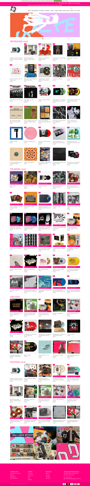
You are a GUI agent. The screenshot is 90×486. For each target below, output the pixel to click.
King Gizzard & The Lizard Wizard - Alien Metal (58, 186)
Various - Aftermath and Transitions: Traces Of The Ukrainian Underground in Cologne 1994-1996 (72, 121)
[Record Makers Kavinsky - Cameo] (73, 326)
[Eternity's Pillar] (45, 25)
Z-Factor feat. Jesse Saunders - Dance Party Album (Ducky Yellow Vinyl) (73, 270)
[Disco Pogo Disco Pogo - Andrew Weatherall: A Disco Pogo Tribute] (30, 71)
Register (47, 473)
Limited (56, 10)
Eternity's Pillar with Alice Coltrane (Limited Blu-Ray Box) (45, 121)
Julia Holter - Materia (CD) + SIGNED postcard (44, 59)
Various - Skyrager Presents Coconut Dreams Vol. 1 (15, 314)
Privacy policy (12, 476)
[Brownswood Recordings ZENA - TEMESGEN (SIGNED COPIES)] (30, 370)
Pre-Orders (41, 10)
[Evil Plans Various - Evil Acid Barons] (30, 154)
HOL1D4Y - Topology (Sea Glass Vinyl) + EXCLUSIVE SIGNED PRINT (73, 379)
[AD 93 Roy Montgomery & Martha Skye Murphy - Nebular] (59, 154)
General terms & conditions (15, 473)
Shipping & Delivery (14, 478)
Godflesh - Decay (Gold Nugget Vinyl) (59, 249)
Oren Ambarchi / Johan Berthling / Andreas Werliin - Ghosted (45, 335)
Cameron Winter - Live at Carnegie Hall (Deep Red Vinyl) (73, 186)
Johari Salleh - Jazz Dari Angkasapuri (29, 100)
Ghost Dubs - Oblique (57, 206)
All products (30, 473)
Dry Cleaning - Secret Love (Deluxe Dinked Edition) (72, 400)
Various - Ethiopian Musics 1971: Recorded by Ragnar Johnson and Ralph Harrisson (30, 121)
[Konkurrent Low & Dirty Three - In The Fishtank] (45, 347)
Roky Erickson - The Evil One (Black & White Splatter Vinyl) (44, 228)
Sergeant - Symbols (14, 141)
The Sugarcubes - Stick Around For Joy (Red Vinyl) (30, 335)
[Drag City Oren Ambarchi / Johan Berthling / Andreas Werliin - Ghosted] (45, 326)
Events (78, 10)
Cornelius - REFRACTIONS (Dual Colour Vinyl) (59, 228)
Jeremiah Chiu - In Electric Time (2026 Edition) (45, 291)
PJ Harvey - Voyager (42, 185)
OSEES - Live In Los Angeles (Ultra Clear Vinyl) (58, 270)
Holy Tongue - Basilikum (14, 290)
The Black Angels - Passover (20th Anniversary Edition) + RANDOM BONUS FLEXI (44, 79)
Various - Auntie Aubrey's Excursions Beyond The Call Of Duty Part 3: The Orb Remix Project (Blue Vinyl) (59, 291)
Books (71, 10)
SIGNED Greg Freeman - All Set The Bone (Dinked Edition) (16, 421)
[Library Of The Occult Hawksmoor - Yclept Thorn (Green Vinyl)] (30, 391)
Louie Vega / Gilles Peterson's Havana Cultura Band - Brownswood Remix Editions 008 (16, 163)
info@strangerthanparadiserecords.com (73, 478)
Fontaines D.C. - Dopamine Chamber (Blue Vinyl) (29, 228)
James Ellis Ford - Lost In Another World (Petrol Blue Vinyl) (73, 142)
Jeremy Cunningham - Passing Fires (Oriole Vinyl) (16, 207)
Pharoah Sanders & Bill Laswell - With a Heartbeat (73, 356)
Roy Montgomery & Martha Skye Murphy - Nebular (59, 163)
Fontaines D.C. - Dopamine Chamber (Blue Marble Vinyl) (15, 228)
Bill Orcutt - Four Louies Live (29, 248)
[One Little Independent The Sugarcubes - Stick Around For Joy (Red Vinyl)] (30, 326)
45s (75, 10)
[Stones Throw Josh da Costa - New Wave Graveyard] (59, 347)
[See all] (25, 41)
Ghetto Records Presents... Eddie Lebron (73, 207)
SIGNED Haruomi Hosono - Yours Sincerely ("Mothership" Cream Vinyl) (58, 379)
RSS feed (30, 479)
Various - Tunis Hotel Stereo (72, 78)
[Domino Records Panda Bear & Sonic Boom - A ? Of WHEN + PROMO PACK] (16, 347)
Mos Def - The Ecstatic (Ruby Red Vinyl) (44, 142)
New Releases (35, 10)
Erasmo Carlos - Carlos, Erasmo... (28, 186)
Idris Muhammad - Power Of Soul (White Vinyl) (59, 59)
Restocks (47, 10)
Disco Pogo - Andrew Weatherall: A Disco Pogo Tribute (30, 79)
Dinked (60, 10)
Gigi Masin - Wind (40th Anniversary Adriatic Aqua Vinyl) (45, 207)
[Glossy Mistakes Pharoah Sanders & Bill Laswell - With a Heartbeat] (73, 347)
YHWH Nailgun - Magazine (72, 58)
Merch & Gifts (66, 10)
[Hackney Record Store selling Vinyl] (16, 9)
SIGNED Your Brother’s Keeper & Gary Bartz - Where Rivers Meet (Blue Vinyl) (16, 59)
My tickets (48, 476)
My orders (48, 474)
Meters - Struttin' (27, 355)
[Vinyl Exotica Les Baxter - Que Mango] (59, 305)
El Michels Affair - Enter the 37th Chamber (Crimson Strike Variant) (73, 100)
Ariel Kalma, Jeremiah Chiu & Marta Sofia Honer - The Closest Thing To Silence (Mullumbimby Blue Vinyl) (30, 291)
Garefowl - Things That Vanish (16, 269)
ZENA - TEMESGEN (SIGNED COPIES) (30, 379)
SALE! (29, 10)
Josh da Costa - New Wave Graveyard (58, 356)
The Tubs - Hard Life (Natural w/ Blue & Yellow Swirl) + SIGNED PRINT (45, 421)
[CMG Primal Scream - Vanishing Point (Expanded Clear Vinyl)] (45, 154)
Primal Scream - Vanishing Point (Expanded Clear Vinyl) (45, 163)
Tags (29, 478)
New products (30, 474)
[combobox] (75, 8)
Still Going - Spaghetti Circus (29, 141)
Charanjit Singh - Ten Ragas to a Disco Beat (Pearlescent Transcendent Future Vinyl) (59, 335)
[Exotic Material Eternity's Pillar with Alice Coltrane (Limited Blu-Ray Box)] (45, 112)
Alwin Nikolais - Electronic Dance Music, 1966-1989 (59, 121)
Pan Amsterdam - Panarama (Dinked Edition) (72, 249)
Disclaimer (12, 474)
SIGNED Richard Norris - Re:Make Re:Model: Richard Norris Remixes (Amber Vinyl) (44, 379)
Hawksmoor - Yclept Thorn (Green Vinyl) (29, 400)
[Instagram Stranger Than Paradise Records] (48, 466)
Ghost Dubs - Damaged (57, 78)
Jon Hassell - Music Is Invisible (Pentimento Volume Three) (44, 249)
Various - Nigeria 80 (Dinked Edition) (72, 314)
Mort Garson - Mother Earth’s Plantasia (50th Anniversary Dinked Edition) (30, 314)
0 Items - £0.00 (64, 3)
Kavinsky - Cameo (70, 334)
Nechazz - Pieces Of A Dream (44, 99)
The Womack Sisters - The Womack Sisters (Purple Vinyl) (59, 142)
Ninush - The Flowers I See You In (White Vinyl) (16, 79)
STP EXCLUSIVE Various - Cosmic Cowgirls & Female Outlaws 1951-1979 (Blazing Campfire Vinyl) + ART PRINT (73, 228)
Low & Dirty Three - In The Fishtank (44, 356)
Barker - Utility (12, 185)
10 (51, 38)
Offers (29, 476)
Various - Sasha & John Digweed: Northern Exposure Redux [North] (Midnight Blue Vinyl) (73, 291)
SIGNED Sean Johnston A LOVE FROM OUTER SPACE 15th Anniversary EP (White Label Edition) (59, 421)
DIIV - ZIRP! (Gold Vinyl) (43, 269)
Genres (52, 10)
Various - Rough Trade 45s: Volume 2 (29, 270)
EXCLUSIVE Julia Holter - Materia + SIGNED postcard (29, 59)
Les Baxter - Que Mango (57, 313)
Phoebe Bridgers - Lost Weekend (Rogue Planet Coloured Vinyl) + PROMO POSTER (59, 100)
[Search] (70, 8)
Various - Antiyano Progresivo (15, 248)
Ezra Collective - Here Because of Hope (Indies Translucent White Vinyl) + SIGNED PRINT (30, 421)
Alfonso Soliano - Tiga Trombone (16, 99)
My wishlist (48, 478)
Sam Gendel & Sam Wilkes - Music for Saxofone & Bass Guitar (15, 121)
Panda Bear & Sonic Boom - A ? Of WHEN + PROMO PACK (16, 356)
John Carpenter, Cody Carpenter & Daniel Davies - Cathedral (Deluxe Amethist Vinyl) (73, 163)
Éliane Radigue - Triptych (29, 206)
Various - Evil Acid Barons (29, 162)
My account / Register (75, 3)
